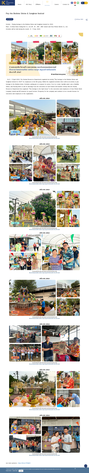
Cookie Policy (15, 470)
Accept (20, 471)
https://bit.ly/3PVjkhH (24, 463)
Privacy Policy (8, 470)
